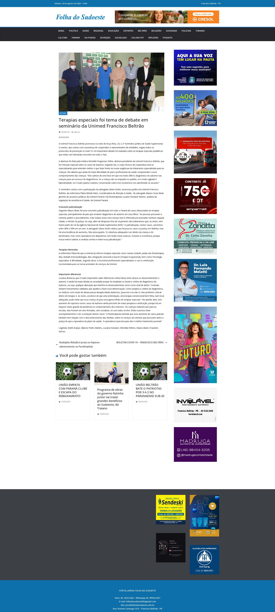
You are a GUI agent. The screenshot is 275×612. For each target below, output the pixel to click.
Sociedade (171, 30)
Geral (61, 30)
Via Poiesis (90, 37)
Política (73, 30)
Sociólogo (121, 37)
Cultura (62, 37)
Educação (113, 30)
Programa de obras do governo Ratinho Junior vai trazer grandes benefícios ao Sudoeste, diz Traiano (110, 399)
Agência (77, 132)
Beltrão (142, 30)
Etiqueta (167, 37)
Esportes (128, 30)
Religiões (156, 30)
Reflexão (153, 37)
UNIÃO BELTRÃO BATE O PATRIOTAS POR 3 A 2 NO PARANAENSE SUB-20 (150, 390)
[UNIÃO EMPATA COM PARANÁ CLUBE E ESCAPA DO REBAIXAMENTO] (73, 364)
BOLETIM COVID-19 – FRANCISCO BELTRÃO (140, 342)
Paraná (76, 37)
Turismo (200, 30)
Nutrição (105, 37)
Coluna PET (137, 37)
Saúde (85, 30)
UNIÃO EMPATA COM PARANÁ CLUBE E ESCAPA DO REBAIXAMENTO (73, 390)
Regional (99, 30)
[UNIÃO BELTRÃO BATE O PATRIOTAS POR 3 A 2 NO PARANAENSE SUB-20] (150, 364)
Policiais (186, 30)
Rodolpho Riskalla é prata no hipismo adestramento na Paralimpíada (79, 344)
